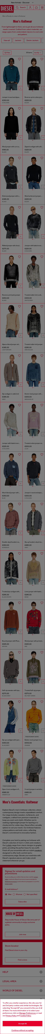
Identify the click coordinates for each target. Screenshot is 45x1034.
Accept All (22, 1024)
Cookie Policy (25, 1016)
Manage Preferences (27, 1013)
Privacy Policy (11, 1016)
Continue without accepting (23, 1030)
